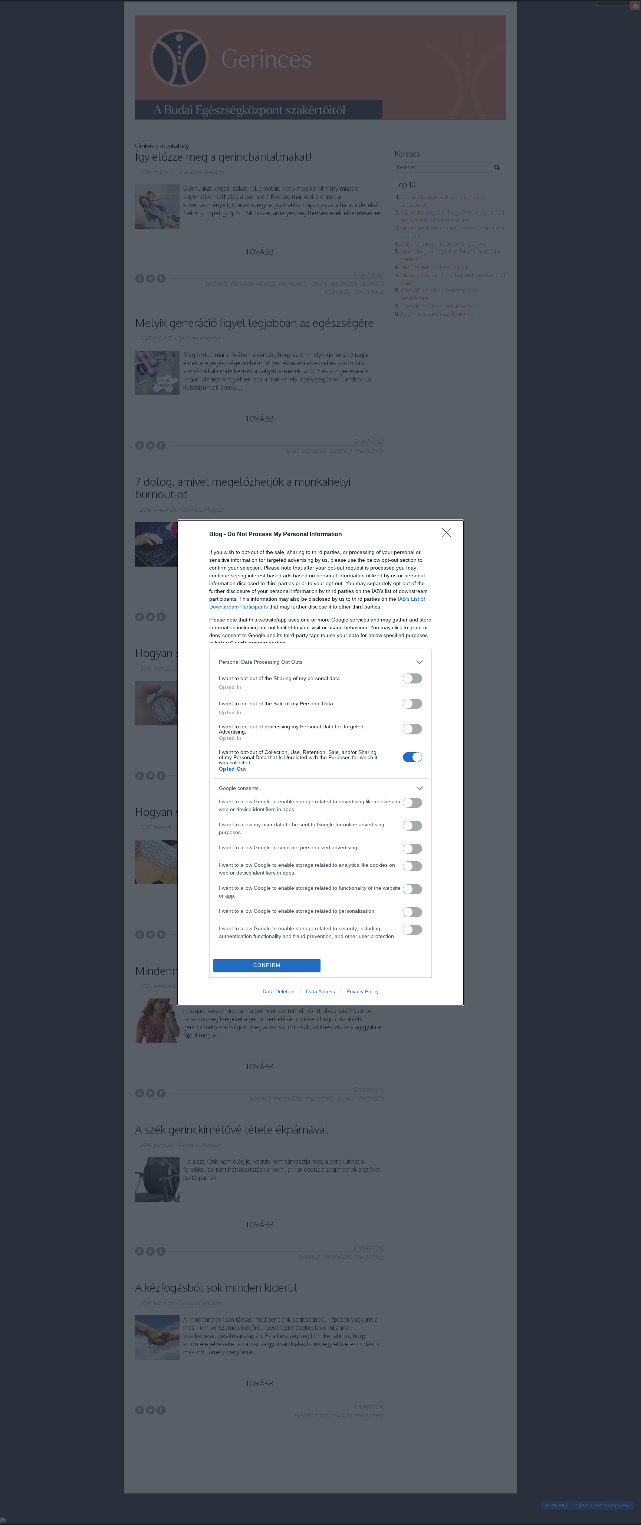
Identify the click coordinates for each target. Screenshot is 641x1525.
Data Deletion (279, 991)
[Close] (449, 535)
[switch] (412, 678)
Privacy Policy (362, 991)
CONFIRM (267, 965)
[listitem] (320, 662)
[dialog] (320, 762)
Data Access (320, 991)
